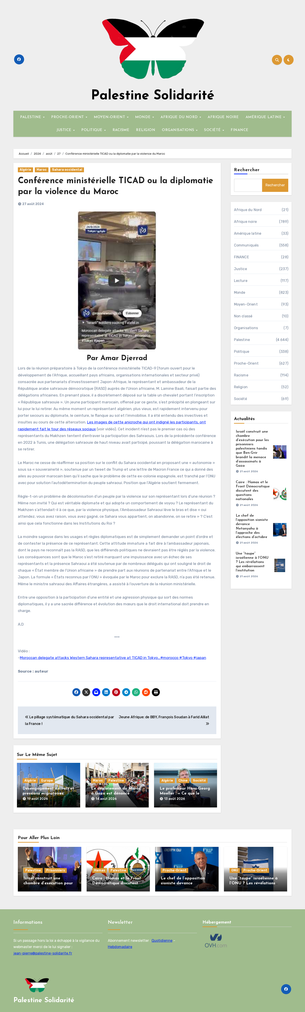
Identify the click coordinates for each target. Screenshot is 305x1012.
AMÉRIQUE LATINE (264, 117)
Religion (241, 387)
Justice (240, 269)
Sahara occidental (67, 170)
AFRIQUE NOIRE (223, 117)
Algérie (25, 170)
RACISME (121, 130)
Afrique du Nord (248, 210)
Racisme (241, 375)
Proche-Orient (246, 363)
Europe (47, 780)
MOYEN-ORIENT (110, 117)
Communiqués (246, 245)
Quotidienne (162, 940)
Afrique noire (245, 222)
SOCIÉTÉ (213, 130)
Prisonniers (55, 870)
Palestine (116, 780)
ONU (234, 870)
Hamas (99, 870)
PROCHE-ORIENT (68, 117)
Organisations (246, 328)
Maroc (42, 170)
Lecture (240, 281)
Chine (183, 780)
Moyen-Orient (246, 304)
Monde (239, 292)
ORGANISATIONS (178, 130)
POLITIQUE (92, 130)
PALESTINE (31, 117)
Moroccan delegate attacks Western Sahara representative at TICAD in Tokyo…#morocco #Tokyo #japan (113, 657)
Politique (241, 351)
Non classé (243, 316)
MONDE (143, 117)
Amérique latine (247, 233)
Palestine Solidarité (152, 96)
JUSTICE (64, 130)
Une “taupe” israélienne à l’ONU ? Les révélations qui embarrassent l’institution (252, 562)
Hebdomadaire (120, 947)
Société (199, 780)
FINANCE (240, 130)
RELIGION (145, 130)
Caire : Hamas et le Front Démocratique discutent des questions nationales (253, 490)
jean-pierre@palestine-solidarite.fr (42, 953)
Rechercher (247, 170)
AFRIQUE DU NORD (180, 117)
